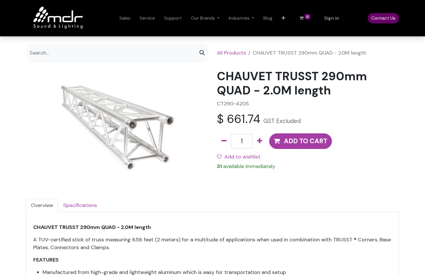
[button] (283, 18)
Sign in (331, 18)
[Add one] (259, 141)
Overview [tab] (42, 205)
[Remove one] (224, 141)
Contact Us (383, 18)
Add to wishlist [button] (242, 156)
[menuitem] (125, 18)
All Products (231, 52)
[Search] (202, 53)
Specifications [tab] (80, 205)
